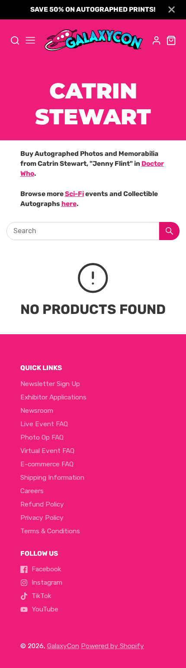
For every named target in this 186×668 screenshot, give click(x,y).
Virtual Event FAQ (47, 451)
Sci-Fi (74, 194)
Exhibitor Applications (53, 397)
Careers (32, 491)
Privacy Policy (42, 518)
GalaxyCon (63, 646)
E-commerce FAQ (47, 464)
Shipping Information (52, 477)
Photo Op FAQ (42, 437)
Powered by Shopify (112, 646)
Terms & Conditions (50, 531)
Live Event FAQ (44, 424)
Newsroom (36, 411)
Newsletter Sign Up (50, 384)
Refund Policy (42, 504)
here (69, 204)
